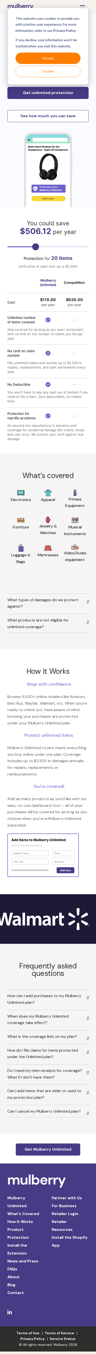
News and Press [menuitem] (22, 1261)
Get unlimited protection (48, 92)
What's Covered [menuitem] (23, 1213)
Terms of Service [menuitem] (59, 1333)
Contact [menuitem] (15, 1292)
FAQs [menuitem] (12, 1269)
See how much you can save (48, 115)
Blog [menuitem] (11, 1284)
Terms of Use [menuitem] (27, 1333)
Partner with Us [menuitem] (67, 1197)
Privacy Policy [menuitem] (32, 1338)
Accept (48, 58)
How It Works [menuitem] (20, 1221)
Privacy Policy (64, 30)
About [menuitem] (13, 1276)
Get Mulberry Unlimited (48, 1149)
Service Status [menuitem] (63, 1338)
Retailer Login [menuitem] (65, 1213)
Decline (48, 71)
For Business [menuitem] (64, 1205)
